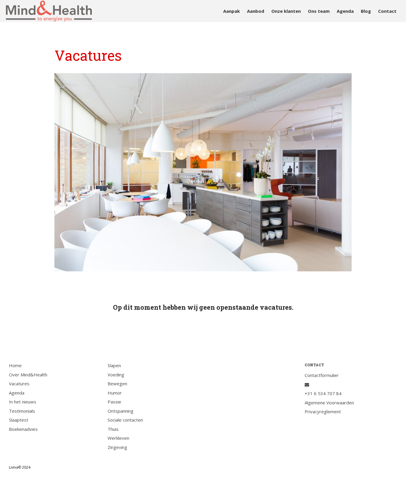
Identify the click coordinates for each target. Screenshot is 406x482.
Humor (115, 393)
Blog (366, 11)
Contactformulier (322, 375)
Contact (387, 11)
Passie (114, 402)
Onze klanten (286, 11)
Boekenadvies (23, 429)
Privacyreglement (323, 411)
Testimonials (22, 411)
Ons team (319, 11)
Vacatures (19, 383)
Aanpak (231, 11)
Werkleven (118, 438)
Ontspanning (120, 411)
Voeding (116, 375)
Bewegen (117, 383)
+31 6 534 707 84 (323, 393)
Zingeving (117, 447)
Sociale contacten (125, 420)
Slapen (114, 365)
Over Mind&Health (28, 375)
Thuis (113, 429)
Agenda (345, 11)
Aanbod (255, 11)
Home (15, 365)
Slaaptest (18, 420)
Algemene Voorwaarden (329, 403)
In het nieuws (22, 402)
